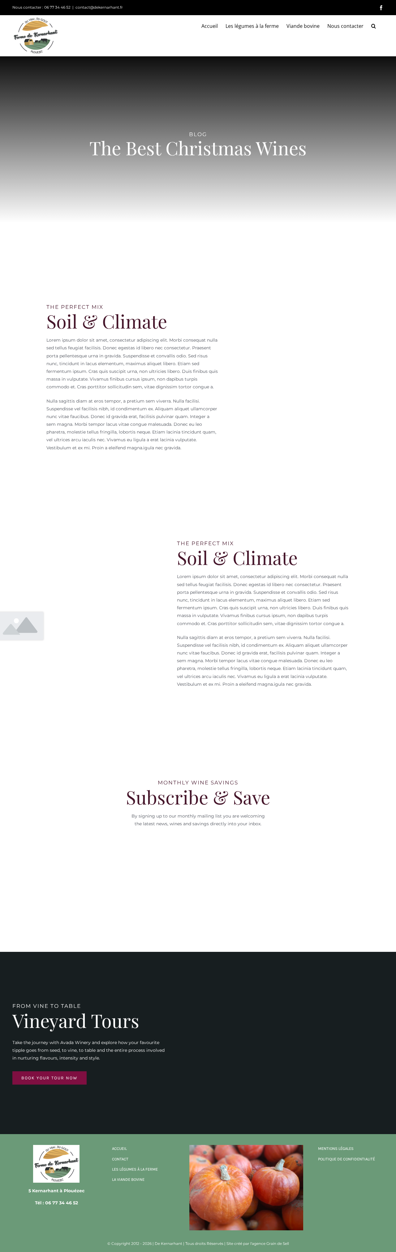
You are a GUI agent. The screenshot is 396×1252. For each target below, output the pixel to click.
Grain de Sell (277, 1243)
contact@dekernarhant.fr (99, 7)
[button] (373, 26)
